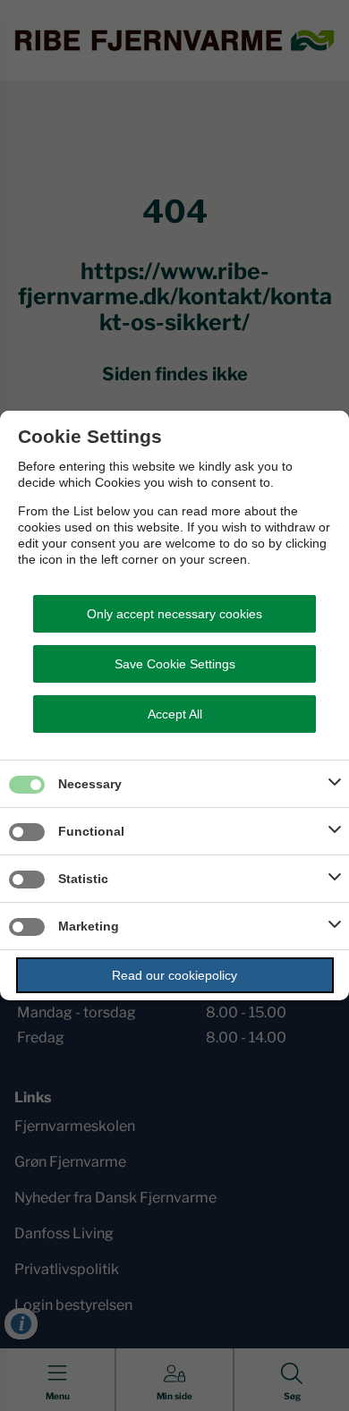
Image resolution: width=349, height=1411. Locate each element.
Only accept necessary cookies (174, 614)
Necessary (90, 784)
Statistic (83, 878)
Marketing (88, 926)
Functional (91, 831)
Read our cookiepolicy (174, 975)
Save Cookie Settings (175, 664)
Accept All (175, 714)
